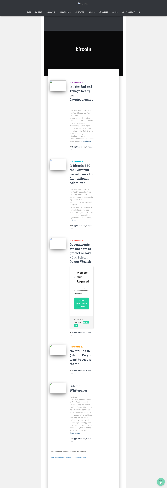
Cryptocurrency (76, 83)
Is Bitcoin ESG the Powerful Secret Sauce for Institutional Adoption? (82, 174)
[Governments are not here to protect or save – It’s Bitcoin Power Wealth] (58, 243)
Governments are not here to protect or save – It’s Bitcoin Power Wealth (80, 253)
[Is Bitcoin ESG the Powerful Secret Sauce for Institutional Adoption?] (58, 164)
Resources (65, 12)
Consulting (50, 12)
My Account (130, 12)
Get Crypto (79, 12)
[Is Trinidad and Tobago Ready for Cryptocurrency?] (58, 85)
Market (105, 12)
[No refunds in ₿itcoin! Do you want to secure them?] (58, 350)
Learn (114, 12)
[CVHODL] (83, 5)
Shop (91, 12)
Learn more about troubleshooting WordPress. (68, 457)
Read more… (88, 141)
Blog (29, 12)
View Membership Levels (81, 303)
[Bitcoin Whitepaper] (58, 388)
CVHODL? (38, 12)
